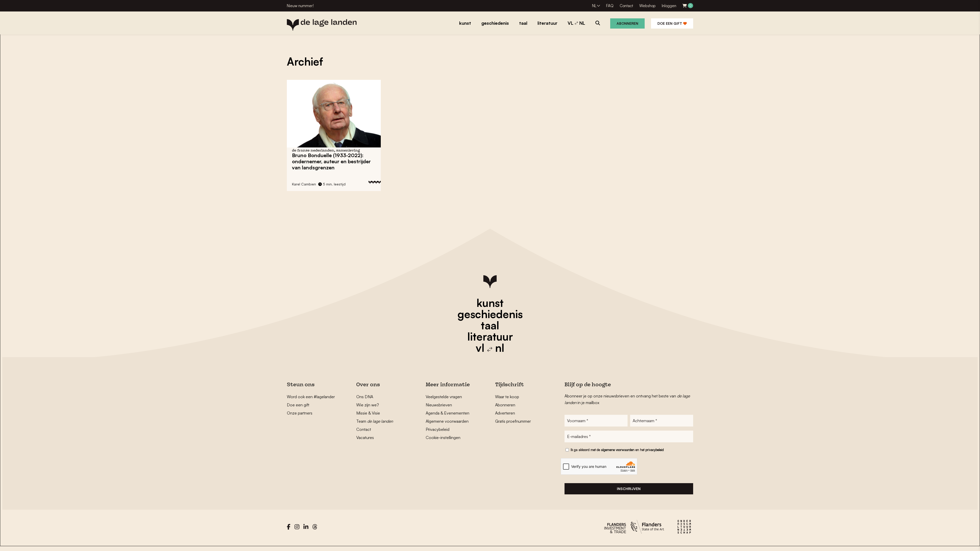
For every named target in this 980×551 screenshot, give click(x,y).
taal (490, 325)
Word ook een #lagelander (311, 396)
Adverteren (505, 413)
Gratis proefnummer (513, 421)
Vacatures (365, 437)
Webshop (647, 5)
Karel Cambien (304, 184)
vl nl (490, 347)
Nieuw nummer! (300, 5)
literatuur (490, 336)
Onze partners (299, 413)
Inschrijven (629, 488)
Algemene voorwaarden (447, 421)
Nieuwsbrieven (439, 404)
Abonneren (627, 23)
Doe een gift (670, 23)
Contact (626, 5)
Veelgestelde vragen (444, 396)
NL (594, 5)
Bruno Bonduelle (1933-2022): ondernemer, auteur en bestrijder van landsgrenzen (331, 161)
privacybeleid (654, 450)
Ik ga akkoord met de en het (617, 450)
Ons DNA (364, 396)
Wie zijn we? (367, 404)
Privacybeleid (437, 429)
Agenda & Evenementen (447, 413)
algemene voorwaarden (617, 450)
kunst (490, 302)
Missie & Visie (368, 413)
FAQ (610, 5)
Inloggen (669, 5)
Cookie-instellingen (443, 437)
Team (374, 421)
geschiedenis (490, 314)
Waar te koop (507, 396)
